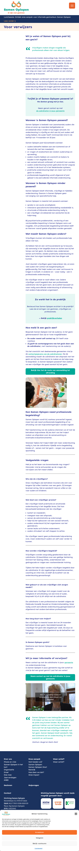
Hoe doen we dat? (36, 772)
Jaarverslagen (10, 777)
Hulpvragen (33, 785)
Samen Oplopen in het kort (13, 765)
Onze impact (33, 775)
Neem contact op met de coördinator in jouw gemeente (50, 677)
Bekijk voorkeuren (39, 843)
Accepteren (39, 832)
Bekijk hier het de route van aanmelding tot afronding (50, 371)
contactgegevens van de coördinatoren (45, 354)
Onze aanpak (34, 759)
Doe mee (8, 775)
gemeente (68, 662)
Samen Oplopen (35, 764)
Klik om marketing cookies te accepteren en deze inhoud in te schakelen (50, 697)
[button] (76, 814)
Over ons (8, 759)
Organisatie (9, 770)
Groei (6, 772)
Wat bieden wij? (35, 762)
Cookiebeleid (38, 848)
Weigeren (39, 838)
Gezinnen (8, 785)
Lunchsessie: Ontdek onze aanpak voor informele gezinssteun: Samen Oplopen (37, 17)
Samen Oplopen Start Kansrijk (37, 768)
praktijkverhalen (54, 318)
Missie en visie (10, 762)
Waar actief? (58, 759)
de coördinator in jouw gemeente (50, 111)
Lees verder (9, 21)
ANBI (6, 780)
